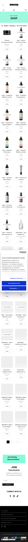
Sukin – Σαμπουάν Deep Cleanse (7, 178)
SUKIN (21, 44)
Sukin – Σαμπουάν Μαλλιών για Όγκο (21, 151)
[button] (3, 1)
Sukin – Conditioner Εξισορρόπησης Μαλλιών (21, 97)
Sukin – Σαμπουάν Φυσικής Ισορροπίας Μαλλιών (21, 124)
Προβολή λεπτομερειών (16, 278)
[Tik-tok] (17, 496)
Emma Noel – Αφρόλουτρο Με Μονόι (7, 371)
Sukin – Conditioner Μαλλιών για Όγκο (7, 96)
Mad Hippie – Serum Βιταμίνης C (7, 343)
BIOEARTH (7, 44)
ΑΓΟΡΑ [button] (7, 49)
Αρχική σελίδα (13, 15)
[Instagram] (14, 496)
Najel (7, 318)
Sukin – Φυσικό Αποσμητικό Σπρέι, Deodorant (7, 69)
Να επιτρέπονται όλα (14, 283)
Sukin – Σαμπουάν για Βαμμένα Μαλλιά (7, 123)
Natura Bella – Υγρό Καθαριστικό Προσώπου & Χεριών (21, 234)
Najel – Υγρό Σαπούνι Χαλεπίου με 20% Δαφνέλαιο (7, 316)
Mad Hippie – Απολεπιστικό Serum (21, 343)
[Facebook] (10, 496)
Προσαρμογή (13, 288)
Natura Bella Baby (21, 236)
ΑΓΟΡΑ (21, 49)
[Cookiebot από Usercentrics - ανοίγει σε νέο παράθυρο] (19, 252)
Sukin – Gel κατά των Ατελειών (21, 178)
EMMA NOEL (7, 373)
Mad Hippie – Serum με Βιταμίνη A (21, 315)
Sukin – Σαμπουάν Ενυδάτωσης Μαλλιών (7, 152)
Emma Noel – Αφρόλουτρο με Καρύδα (21, 371)
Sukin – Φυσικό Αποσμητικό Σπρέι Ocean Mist (21, 42)
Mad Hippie (21, 318)
